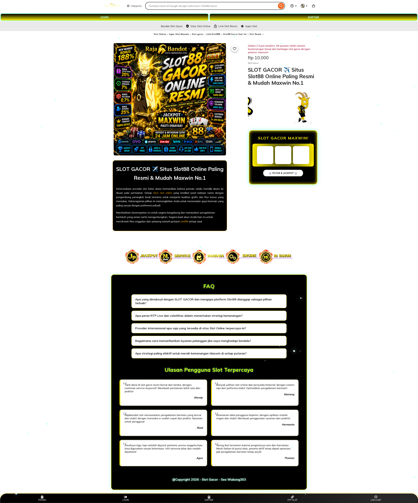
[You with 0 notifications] (304, 6)
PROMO (42, 500)
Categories (136, 6)
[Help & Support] (293, 6)
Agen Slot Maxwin (179, 34)
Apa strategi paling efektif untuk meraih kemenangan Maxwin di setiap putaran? (191, 353)
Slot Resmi (255, 34)
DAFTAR (313, 17)
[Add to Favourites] (234, 48)
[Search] (281, 6)
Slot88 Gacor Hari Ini (235, 34)
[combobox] (211, 6)
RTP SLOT (292, 500)
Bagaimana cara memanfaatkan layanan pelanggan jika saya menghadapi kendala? (193, 341)
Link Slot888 (213, 34)
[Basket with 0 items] (313, 6)
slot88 (184, 221)
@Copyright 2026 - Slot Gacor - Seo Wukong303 (209, 479)
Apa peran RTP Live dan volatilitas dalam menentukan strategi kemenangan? (189, 316)
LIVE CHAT (376, 500)
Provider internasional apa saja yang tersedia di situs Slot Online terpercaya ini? (190, 328)
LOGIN (104, 17)
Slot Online (160, 34)
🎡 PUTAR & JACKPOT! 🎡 (283, 173)
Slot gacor (197, 34)
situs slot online (162, 192)
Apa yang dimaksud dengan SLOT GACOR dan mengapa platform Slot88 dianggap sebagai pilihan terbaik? (203, 301)
